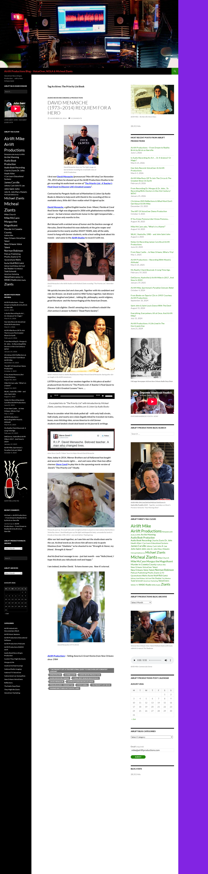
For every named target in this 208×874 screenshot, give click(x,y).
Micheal (7, 515)
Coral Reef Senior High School (86, 678)
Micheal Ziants (144, 556)
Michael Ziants (155, 552)
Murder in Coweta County (143, 564)
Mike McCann (138, 561)
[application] (81, 396)
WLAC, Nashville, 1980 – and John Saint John (150, 234)
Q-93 (162, 573)
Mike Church (163, 558)
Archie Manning (148, 534)
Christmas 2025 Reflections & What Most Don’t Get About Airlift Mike (15, 357)
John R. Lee (162, 546)
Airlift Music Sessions (12, 634)
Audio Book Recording (59, 678)
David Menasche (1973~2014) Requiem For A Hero (79, 108)
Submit (138, 757)
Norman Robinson (164, 570)
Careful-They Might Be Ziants (15, 659)
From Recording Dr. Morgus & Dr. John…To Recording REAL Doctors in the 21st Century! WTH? (151, 191)
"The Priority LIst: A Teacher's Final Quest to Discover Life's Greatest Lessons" (79, 670)
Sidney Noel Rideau (138, 578)
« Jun (133, 719)
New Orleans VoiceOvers (13, 679)
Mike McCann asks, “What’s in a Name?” (148, 226)
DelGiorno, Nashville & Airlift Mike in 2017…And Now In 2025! (15, 439)
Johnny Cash (151, 546)
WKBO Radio (145, 585)
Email (137, 746)
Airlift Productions (146, 531)
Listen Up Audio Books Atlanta (80, 681)
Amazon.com (55, 675)
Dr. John (168, 540)
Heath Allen (136, 543)
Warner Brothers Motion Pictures (64, 688)
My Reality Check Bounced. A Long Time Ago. (150, 270)
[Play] (51, 396)
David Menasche (56, 681)
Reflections (8, 683)
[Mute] (103, 396)
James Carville (138, 545)
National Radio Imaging (13, 669)
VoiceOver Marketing (150, 581)
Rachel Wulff (153, 575)
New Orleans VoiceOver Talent (144, 567)
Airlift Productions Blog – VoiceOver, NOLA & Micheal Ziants (38, 71)
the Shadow (156, 578)
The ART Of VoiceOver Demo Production (149, 211)
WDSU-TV (134, 585)
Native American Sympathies (14, 676)
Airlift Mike (141, 525)
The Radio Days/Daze (12, 686)
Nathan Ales (161, 565)
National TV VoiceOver (12, 672)
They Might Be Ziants (12, 689)
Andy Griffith (136, 535)
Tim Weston (166, 578)
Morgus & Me (9, 662)
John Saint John (138, 548)
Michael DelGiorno (138, 553)
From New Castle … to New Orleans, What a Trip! (152, 252)
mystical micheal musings (13, 666)
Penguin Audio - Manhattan (61, 685)
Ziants (165, 584)
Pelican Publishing (139, 572)
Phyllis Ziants (153, 572)
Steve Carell (82, 685)
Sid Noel (148, 578)
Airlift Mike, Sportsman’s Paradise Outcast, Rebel (152, 288)
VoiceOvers (163, 581)
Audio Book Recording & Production (65, 98)
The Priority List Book (101, 685)
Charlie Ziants (158, 540)
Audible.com (70, 675)
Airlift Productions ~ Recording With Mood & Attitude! (13, 419)
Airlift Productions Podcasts (14, 644)
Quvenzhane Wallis (139, 575)
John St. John (152, 549)
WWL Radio (156, 585)
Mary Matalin (164, 549)
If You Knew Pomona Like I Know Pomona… (150, 219)
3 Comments (76, 118)
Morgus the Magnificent (159, 561)
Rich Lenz (163, 575)
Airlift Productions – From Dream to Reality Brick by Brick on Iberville (150, 148)
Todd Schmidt (137, 581)
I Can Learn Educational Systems (155, 543)
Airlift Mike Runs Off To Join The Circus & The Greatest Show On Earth (151, 179)
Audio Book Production (89, 675)
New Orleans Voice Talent (143, 570)
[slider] (109, 395)
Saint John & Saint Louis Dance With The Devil (151, 305)
